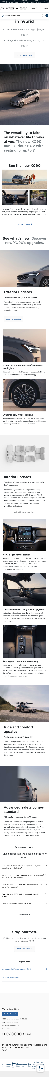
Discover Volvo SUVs (10, 977)
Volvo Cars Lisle (4, 1065)
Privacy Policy (8, 1065)
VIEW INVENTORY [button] (24, 55)
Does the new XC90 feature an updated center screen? (20, 895)
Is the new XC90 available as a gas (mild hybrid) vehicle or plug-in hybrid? (21, 867)
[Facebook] (4, 1034)
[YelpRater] (23, 1034)
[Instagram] (9, 1034)
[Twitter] (14, 1034)
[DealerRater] (28, 1034)
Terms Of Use (13, 1065)
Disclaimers (40, 1044)
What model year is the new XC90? (16, 903)
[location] (44, 2)
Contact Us (11, 1014)
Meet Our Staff (5, 1047)
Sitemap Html (19, 1065)
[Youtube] (19, 1034)
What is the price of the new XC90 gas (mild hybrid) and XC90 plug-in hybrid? (23, 876)
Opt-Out (29, 1065)
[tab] (24, 866)
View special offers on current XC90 (16, 969)
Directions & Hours (20, 1046)
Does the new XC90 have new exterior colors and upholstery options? (22, 886)
